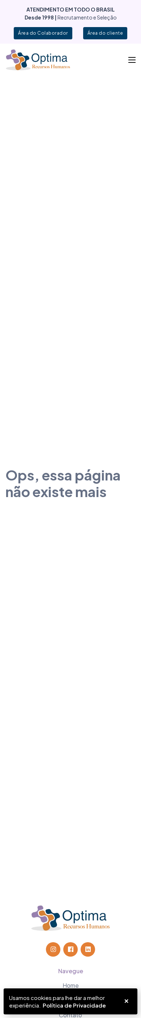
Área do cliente (105, 33)
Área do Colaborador (43, 33)
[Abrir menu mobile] (132, 60)
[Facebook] (70, 949)
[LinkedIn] (88, 949)
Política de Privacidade (74, 1005)
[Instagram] (53, 949)
